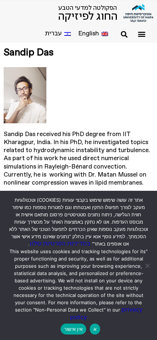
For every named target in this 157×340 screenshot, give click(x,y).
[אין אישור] (148, 265)
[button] (141, 34)
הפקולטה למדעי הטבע (87, 8)
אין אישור (73, 329)
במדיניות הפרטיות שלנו (60, 244)
